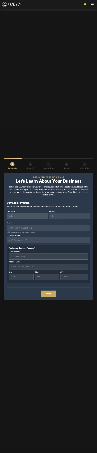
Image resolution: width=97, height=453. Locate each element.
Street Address (14, 252)
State (37, 272)
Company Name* (13, 236)
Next (48, 293)
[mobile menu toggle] (92, 4)
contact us (46, 195)
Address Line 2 (14, 262)
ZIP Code (63, 272)
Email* (21, 227)
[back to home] (11, 4)
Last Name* (54, 211)
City (10, 272)
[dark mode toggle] (85, 4)
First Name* (11, 211)
